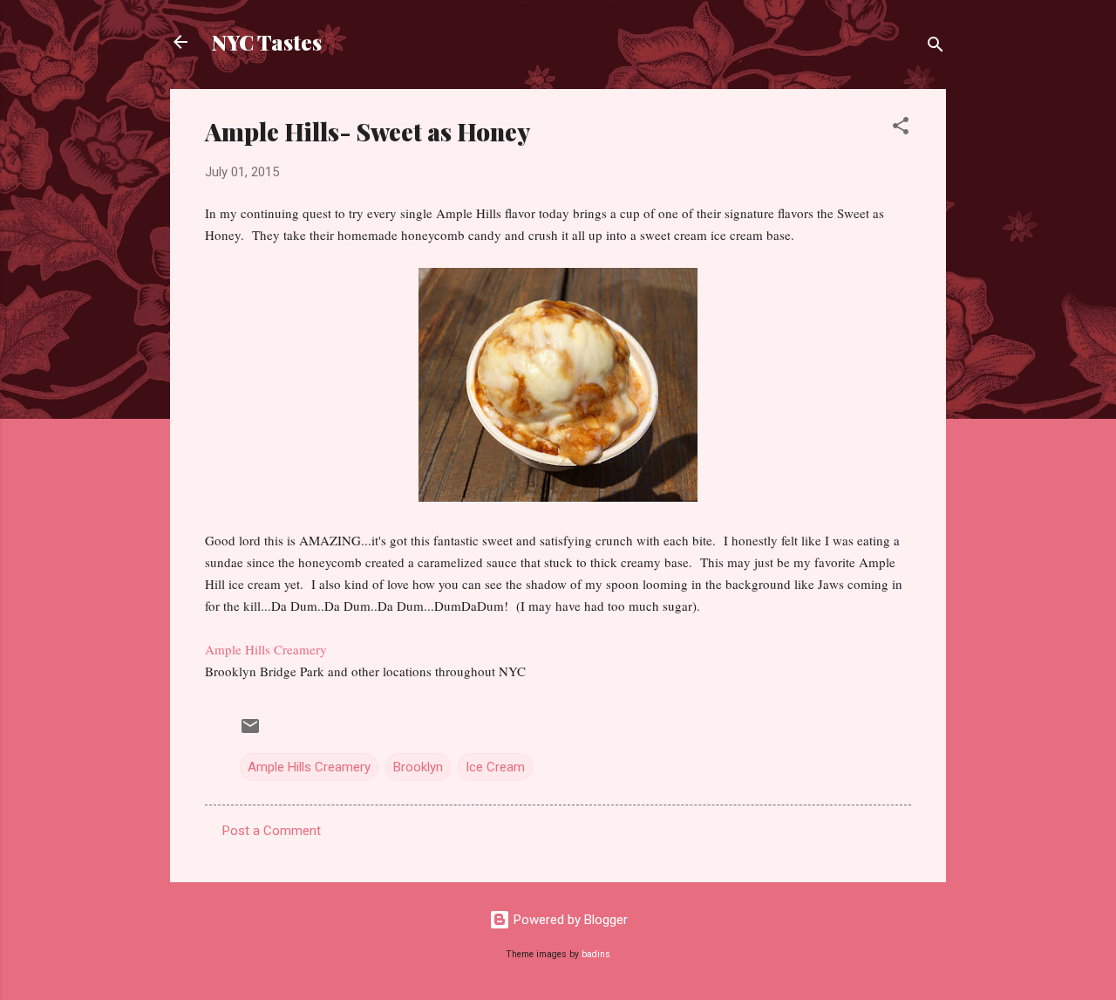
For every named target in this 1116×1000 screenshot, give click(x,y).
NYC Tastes (267, 42)
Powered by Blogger (569, 920)
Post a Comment (271, 831)
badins (596, 954)
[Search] (935, 47)
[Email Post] (250, 732)
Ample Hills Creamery (266, 649)
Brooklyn (418, 767)
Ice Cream (495, 767)
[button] (900, 128)
